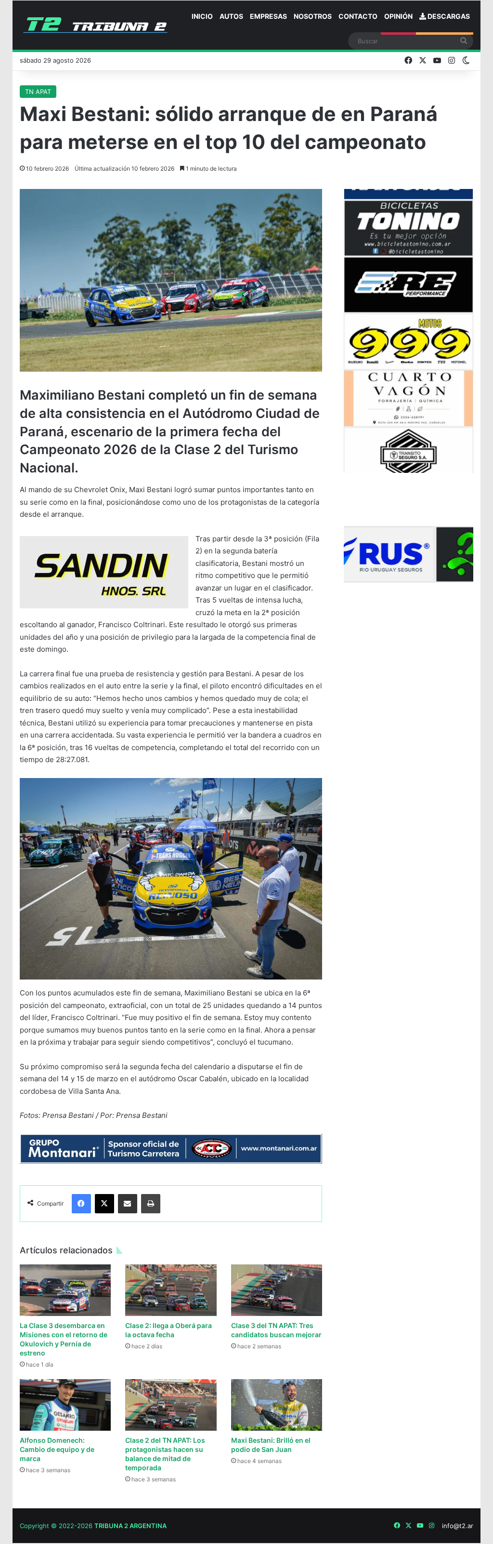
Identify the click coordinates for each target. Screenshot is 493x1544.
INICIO (202, 16)
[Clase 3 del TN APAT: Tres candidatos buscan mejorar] (277, 1290)
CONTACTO (357, 16)
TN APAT (38, 91)
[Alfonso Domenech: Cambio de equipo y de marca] (65, 1405)
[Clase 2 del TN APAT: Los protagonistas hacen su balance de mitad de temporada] (171, 1405)
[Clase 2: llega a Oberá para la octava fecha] (171, 1290)
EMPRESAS (268, 16)
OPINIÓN (398, 16)
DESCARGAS (448, 16)
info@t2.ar (457, 1526)
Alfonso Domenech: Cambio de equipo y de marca (57, 1449)
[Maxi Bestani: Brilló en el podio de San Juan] (277, 1405)
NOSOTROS (313, 16)
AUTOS (231, 16)
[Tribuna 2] (95, 25)
